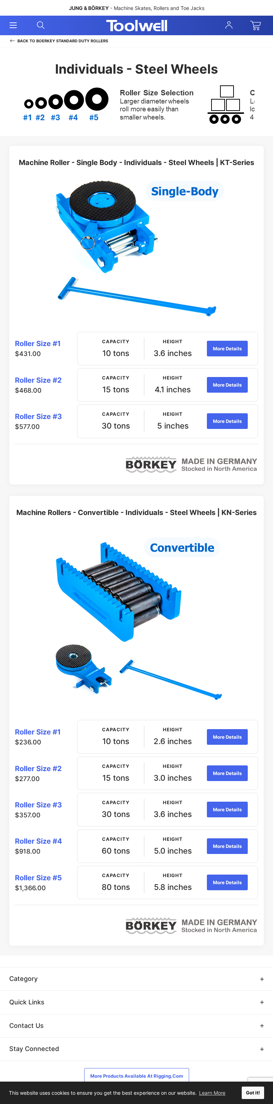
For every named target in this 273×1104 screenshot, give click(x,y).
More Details (227, 348)
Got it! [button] (253, 1092)
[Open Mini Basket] (257, 25)
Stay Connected (34, 1048)
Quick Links (26, 1002)
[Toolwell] (136, 25)
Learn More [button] (212, 1093)
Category (23, 978)
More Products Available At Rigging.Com (136, 1076)
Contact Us (26, 1025)
